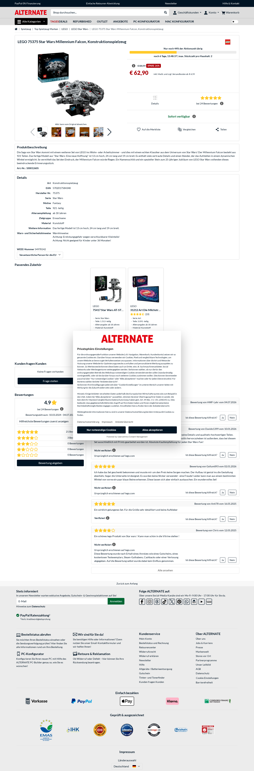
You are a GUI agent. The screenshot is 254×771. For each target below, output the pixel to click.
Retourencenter (147, 647)
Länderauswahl (127, 760)
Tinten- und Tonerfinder (152, 677)
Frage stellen (50, 381)
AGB (198, 668)
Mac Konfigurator (179, 21)
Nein (232, 417)
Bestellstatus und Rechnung (154, 643)
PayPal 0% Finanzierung (27, 3)
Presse (199, 647)
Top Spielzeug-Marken (46, 28)
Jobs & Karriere (204, 643)
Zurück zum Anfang (127, 583)
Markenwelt (202, 651)
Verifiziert (99, 518)
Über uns (200, 638)
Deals (58, 21)
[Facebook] (142, 601)
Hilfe (225, 3)
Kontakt (235, 3)
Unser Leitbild (203, 664)
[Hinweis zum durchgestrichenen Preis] (134, 65)
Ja (223, 417)
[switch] (235, 21)
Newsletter (171, 3)
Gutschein (144, 673)
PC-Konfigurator (146, 21)
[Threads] (157, 601)
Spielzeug (26, 28)
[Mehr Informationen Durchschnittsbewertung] (222, 103)
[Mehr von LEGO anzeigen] (227, 43)
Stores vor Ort (203, 655)
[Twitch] (209, 601)
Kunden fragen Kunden (151, 681)
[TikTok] (164, 601)
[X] (172, 601)
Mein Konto (145, 638)
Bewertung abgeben (50, 463)
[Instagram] (150, 601)
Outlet (102, 21)
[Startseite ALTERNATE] (31, 12)
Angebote (120, 21)
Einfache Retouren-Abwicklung (103, 3)
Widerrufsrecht (147, 651)
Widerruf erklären (149, 655)
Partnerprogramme (206, 660)
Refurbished (82, 21)
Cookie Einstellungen (207, 677)
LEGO (65, 28)
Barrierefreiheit (204, 682)
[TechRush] (194, 601)
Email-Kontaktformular (103, 643)
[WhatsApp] (187, 601)
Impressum (127, 752)
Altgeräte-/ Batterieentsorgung (155, 668)
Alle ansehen (165, 570)
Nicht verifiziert (102, 450)
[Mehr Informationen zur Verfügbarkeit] (194, 116)
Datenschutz (38, 606)
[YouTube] (202, 601)
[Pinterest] (179, 601)
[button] (32, 132)
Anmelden (116, 601)
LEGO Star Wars (79, 28)
